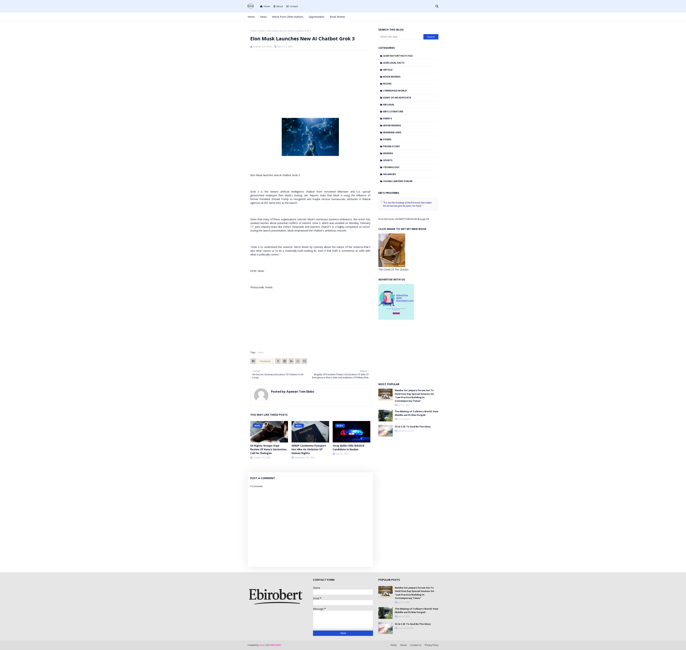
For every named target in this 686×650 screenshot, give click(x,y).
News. (262, 30)
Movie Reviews (392, 125)
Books (387, 83)
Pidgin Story (391, 146)
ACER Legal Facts (393, 62)
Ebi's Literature (393, 111)
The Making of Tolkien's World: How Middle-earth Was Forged (416, 413)
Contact (294, 6)
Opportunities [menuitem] (316, 16)
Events (387, 118)
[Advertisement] (310, 79)
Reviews (388, 153)
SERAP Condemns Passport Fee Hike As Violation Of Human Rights (309, 449)
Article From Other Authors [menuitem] (287, 16)
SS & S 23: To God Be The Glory (413, 426)
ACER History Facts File (398, 55)
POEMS (387, 139)
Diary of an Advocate (397, 97)
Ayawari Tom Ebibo (263, 46)
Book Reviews (392, 76)
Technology (391, 167)
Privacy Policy (431, 645)
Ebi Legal (388, 104)
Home (267, 6)
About (279, 6)
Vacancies (389, 174)
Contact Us (415, 645)
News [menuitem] (263, 16)
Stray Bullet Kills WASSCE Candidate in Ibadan (348, 447)
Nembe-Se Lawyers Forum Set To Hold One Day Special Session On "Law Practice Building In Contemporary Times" (414, 395)
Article (387, 69)
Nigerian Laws (392, 132)
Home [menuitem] (251, 16)
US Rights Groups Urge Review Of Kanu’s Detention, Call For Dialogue (268, 449)
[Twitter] (278, 361)
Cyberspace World (395, 90)
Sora (261, 645)
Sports (387, 160)
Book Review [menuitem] (337, 16)
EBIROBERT (275, 645)
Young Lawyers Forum (397, 181)
